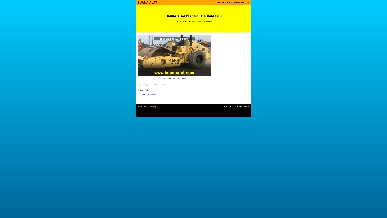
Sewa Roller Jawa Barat (149, 94)
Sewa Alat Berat (239, 2)
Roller (147, 90)
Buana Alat (147, 2)
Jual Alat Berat (227, 2)
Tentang (153, 107)
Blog (247, 2)
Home (218, 2)
